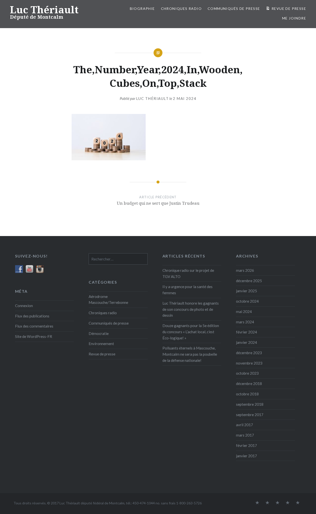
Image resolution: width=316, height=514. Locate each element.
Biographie (142, 8)
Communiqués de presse (109, 323)
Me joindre (294, 18)
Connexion (24, 305)
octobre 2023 (247, 373)
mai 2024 (244, 311)
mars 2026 (245, 270)
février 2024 (246, 332)
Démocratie (99, 333)
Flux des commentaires (34, 326)
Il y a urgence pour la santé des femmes (187, 289)
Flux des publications (32, 316)
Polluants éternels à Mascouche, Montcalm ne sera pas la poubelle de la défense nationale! (189, 354)
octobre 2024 (247, 301)
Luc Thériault (44, 9)
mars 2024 (245, 322)
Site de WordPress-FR (33, 336)
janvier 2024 (246, 342)
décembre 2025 (249, 280)
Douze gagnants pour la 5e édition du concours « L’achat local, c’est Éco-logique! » (190, 331)
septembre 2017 (249, 414)
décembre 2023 (249, 352)
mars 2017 (245, 435)
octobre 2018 (247, 394)
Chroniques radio (181, 8)
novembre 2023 (249, 363)
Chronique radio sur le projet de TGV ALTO (188, 273)
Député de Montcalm (36, 17)
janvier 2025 (246, 291)
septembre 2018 (249, 404)
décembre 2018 (249, 383)
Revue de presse (102, 354)
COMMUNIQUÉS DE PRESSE (234, 8)
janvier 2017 (246, 456)
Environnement (101, 343)
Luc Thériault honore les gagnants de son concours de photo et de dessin (190, 309)
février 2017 (246, 445)
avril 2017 (244, 424)
